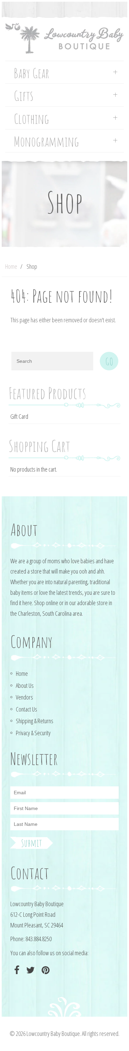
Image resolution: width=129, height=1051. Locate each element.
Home (11, 266)
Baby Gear (31, 73)
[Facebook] (16, 970)
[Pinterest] (44, 970)
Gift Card (19, 416)
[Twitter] (29, 970)
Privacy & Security (33, 733)
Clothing (31, 119)
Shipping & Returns (34, 721)
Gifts (23, 96)
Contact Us (26, 709)
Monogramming (46, 142)
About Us (25, 685)
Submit (31, 843)
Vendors (24, 697)
